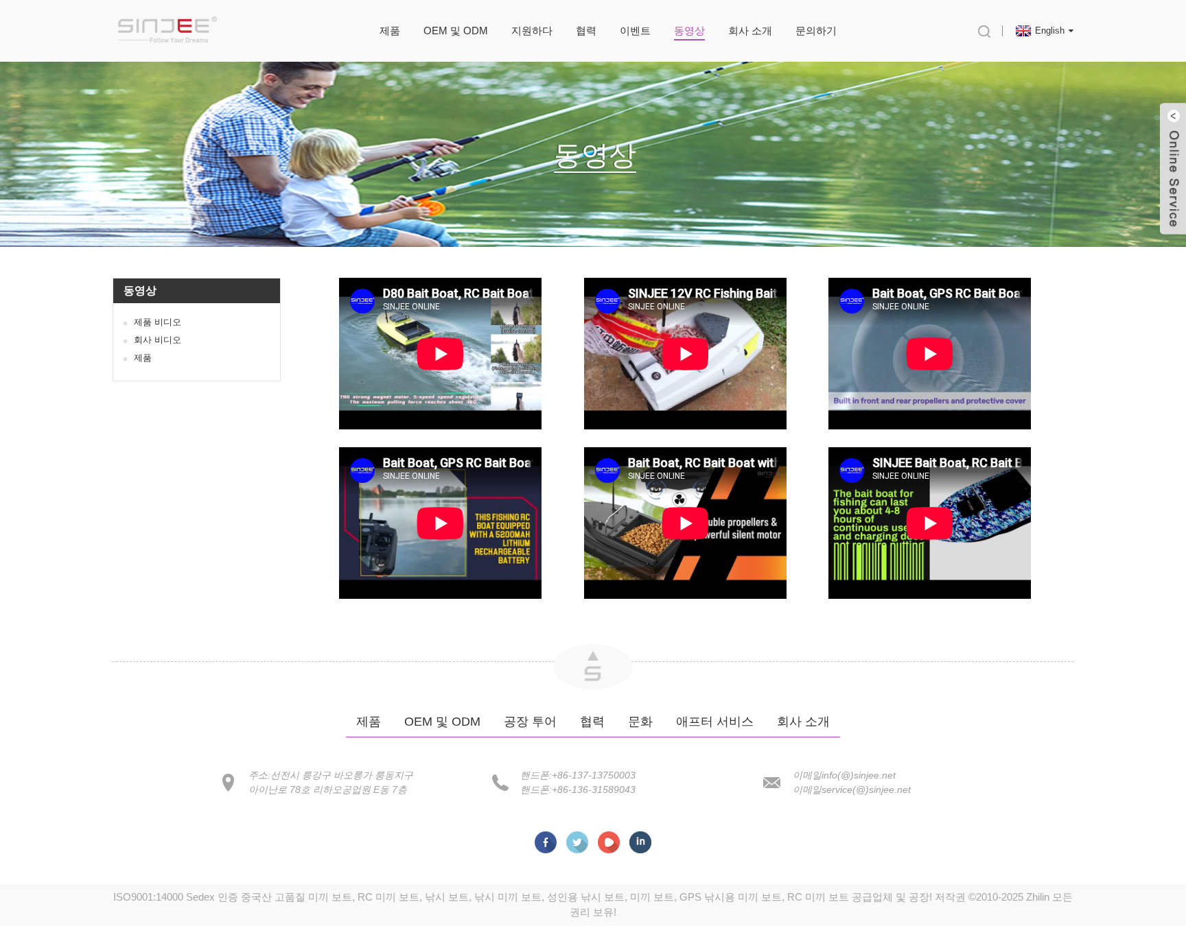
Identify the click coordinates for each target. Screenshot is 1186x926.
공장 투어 (530, 721)
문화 (640, 721)
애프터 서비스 (715, 721)
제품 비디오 (157, 322)
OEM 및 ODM (455, 30)
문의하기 (816, 30)
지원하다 (532, 30)
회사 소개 (750, 30)
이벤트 (635, 30)
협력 (586, 30)
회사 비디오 (157, 340)
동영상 (689, 30)
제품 (390, 30)
